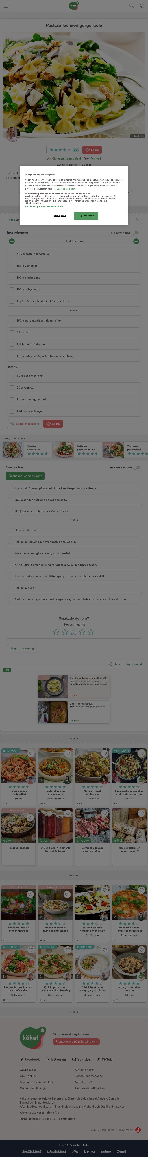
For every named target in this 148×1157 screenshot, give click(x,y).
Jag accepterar (86, 216)
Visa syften (60, 216)
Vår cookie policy (66, 189)
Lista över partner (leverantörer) (44, 206)
